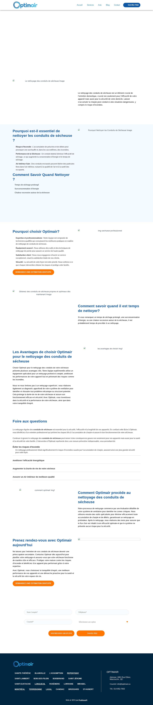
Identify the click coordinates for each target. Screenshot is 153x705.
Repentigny (73, 673)
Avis (99, 5)
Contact (117, 5)
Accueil (80, 5)
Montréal (20, 689)
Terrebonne (35, 689)
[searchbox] (102, 622)
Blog (108, 5)
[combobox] (102, 622)
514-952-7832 (92, 633)
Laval (49, 689)
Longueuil (40, 684)
